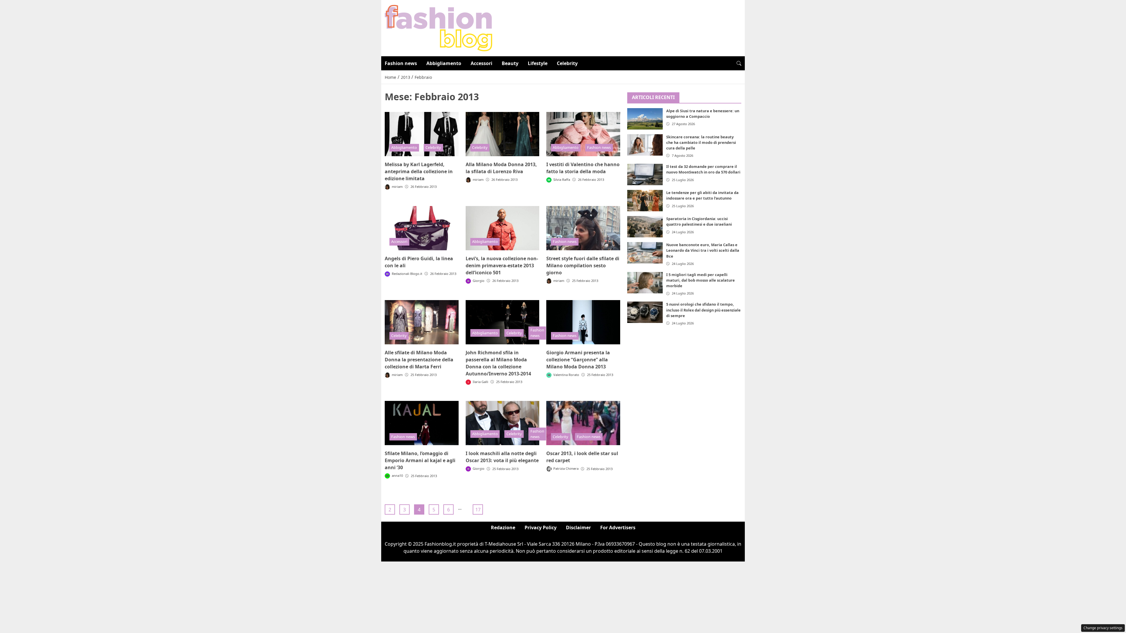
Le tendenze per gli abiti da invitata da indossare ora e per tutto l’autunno (702, 195)
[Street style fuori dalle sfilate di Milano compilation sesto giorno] (583, 228)
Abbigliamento (443, 63)
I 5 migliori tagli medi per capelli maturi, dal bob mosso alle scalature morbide (700, 280)
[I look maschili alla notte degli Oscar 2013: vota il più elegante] (503, 423)
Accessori (481, 63)
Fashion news (401, 63)
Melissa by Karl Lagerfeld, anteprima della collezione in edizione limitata (419, 171)
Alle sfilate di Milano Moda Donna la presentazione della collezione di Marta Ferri (419, 359)
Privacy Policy (541, 527)
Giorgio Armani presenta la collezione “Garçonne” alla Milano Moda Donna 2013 (578, 359)
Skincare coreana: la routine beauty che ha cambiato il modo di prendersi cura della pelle (701, 142)
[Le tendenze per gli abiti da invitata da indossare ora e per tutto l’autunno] (645, 200)
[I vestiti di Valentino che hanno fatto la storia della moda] (583, 134)
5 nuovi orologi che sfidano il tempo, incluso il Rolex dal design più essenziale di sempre (703, 310)
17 (478, 509)
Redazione (503, 527)
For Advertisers (617, 527)
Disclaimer (578, 527)
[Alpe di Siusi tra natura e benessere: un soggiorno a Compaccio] (645, 119)
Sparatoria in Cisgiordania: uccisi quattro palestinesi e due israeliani (699, 221)
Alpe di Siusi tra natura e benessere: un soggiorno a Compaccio (702, 113)
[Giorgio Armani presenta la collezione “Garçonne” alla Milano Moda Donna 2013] (583, 322)
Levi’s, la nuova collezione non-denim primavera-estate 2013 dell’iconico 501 (502, 265)
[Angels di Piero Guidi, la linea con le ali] (422, 228)
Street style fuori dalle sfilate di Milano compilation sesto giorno (582, 265)
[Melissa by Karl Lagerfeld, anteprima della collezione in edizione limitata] (422, 134)
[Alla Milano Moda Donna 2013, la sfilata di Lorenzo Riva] (503, 134)
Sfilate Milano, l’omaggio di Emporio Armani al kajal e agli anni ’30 (420, 460)
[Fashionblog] (438, 27)
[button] (739, 63)
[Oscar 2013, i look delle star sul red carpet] (583, 423)
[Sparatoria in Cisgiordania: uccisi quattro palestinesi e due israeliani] (645, 226)
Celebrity (567, 63)
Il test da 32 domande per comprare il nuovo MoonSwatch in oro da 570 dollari (703, 169)
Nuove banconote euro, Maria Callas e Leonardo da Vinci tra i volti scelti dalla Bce (702, 250)
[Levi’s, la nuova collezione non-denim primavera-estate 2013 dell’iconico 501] (503, 228)
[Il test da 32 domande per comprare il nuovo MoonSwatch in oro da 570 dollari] (645, 174)
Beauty (510, 63)
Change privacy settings (1102, 627)
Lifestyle (537, 63)
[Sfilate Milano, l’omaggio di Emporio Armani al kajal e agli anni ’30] (422, 423)
